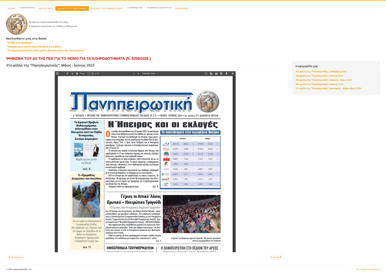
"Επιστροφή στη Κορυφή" (368, 269)
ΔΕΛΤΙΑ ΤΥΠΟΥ (46, 8)
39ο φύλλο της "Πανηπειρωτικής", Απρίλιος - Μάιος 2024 (324, 79)
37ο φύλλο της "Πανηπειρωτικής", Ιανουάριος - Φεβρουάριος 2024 (328, 88)
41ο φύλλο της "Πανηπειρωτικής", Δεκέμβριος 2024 (321, 71)
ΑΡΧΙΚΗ (11, 8)
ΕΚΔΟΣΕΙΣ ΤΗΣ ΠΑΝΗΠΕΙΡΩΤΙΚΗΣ (107, 8)
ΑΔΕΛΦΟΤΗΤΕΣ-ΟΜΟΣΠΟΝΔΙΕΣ (72, 8)
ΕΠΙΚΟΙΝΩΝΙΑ (182, 8)
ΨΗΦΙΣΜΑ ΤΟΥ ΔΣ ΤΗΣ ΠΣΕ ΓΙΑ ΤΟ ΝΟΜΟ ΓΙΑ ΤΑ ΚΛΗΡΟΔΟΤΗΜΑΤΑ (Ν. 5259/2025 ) (78, 58)
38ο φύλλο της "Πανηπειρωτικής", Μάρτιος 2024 (319, 84)
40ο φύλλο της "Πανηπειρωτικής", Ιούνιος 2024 (319, 75)
